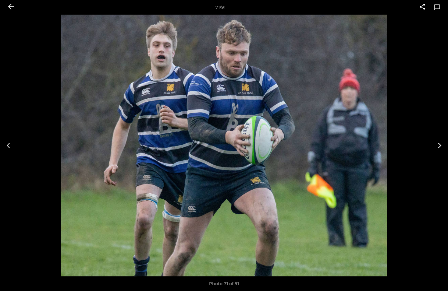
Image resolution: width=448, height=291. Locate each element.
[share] (422, 7)
